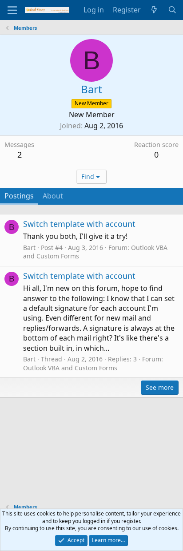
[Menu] (12, 10)
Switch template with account (79, 223)
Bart (29, 247)
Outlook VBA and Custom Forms (70, 368)
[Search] (172, 9)
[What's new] (154, 9)
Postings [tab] (19, 196)
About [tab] (53, 196)
